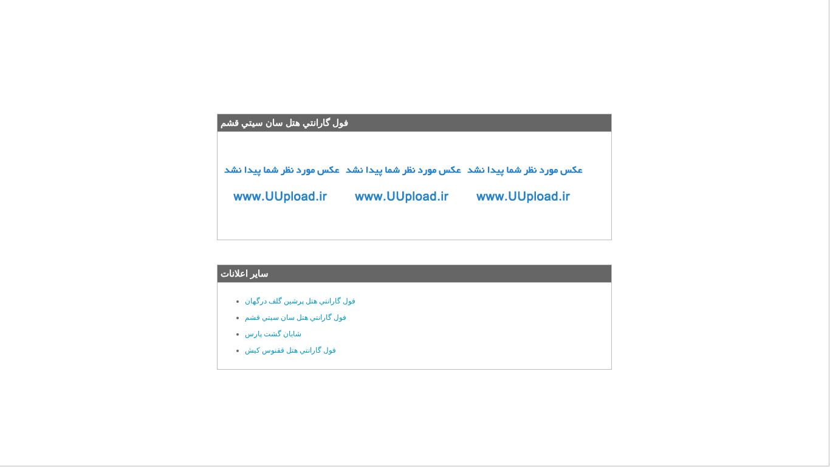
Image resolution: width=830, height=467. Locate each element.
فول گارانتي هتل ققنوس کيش (290, 350)
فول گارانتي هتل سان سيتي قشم (295, 317)
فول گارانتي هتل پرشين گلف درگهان (300, 301)
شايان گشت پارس (273, 334)
